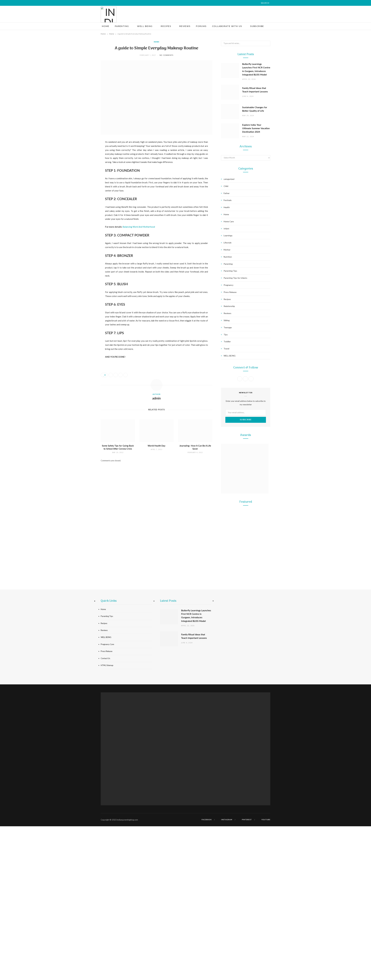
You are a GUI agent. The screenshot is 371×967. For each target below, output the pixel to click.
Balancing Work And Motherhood (139, 226)
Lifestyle (227, 242)
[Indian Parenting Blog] (109, 14)
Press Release (230, 292)
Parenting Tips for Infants (235, 278)
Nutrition (228, 257)
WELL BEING (144, 26)
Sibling (227, 320)
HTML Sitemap (107, 665)
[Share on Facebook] (86, 151)
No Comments (166, 55)
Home (105, 26)
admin (156, 398)
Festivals (228, 200)
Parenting (122, 26)
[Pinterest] (86, 165)
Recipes (166, 26)
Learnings (228, 235)
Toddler (227, 341)
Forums (201, 26)
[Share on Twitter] (86, 158)
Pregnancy (228, 285)
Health (227, 207)
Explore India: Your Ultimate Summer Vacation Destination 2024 (256, 128)
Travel (226, 348)
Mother (227, 249)
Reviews (184, 26)
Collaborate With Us (227, 26)
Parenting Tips (230, 271)
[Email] (86, 173)
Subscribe (257, 26)
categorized (229, 179)
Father (227, 193)
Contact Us (105, 658)
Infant (226, 228)
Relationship (229, 306)
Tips (226, 334)
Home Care (229, 221)
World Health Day (156, 446)
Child (226, 186)
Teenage (228, 327)
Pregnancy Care (107, 644)
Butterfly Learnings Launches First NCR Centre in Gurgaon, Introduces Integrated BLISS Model (245, 553)
